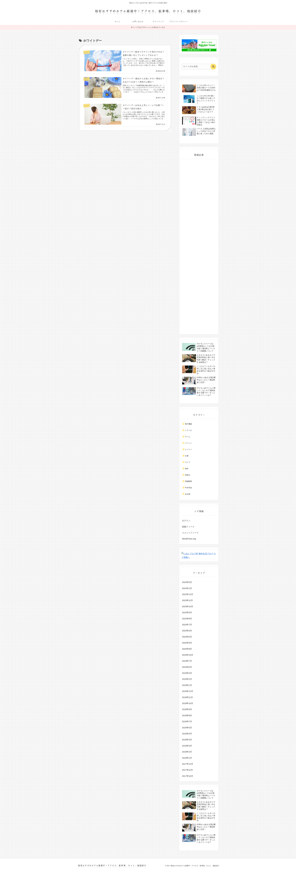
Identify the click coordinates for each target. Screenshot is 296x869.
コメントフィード (190, 533)
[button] (213, 66)
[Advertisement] (199, 246)
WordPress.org (189, 539)
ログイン (186, 520)
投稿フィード (188, 527)
